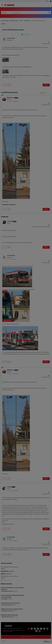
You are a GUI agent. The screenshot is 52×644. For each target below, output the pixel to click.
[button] (43, 311)
